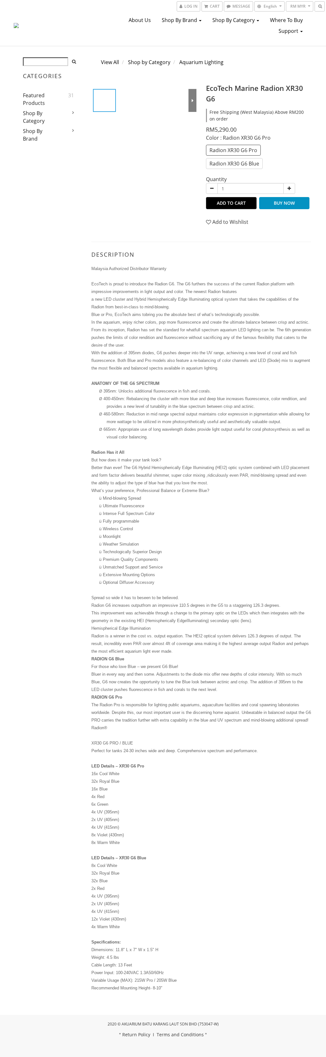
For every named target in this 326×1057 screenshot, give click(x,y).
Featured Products (34, 99)
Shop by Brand (180, 20)
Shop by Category (234, 20)
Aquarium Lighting (201, 62)
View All (110, 62)
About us (140, 20)
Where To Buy (286, 20)
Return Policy (136, 1034)
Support (289, 30)
